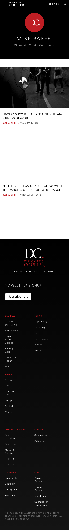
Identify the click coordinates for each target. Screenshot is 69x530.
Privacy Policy (38, 480)
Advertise (40, 441)
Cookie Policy (38, 489)
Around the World (11, 323)
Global (6, 123)
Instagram (11, 489)
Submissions (42, 435)
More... (9, 366)
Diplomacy (40, 321)
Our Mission (10, 437)
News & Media (9, 452)
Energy (38, 333)
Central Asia (9, 393)
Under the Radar (11, 359)
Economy (39, 327)
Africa (8, 380)
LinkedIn (10, 483)
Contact (10, 464)
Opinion (15, 123)
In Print (9, 459)
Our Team (10, 444)
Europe (9, 400)
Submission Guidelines (41, 503)
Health (38, 344)
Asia (7, 385)
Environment (42, 339)
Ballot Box (11, 330)
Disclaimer (41, 496)
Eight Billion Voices (9, 339)
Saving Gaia (9, 350)
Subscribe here (18, 296)
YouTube (10, 495)
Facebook (11, 478)
